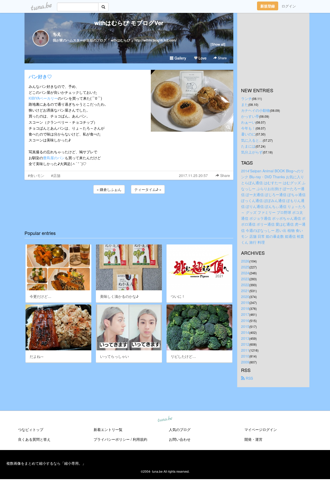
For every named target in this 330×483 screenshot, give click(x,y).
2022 (245, 284)
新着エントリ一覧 (108, 429)
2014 (245, 332)
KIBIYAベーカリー (43, 98)
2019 (245, 302)
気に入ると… (252, 140)
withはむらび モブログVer (128, 23)
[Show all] (218, 44)
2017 (245, 314)
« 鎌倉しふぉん (109, 189)
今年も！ (248, 128)
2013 (245, 338)
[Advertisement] (128, 208)
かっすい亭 (250, 116)
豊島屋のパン (54, 157)
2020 (245, 296)
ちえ (57, 34)
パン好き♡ (40, 76)
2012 (245, 344)
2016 (245, 320)
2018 (245, 308)
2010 (245, 356)
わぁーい (248, 122)
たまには (248, 146)
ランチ (246, 98)
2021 (245, 290)
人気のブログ (180, 429)
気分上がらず (252, 152)
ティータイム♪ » (147, 189)
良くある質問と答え (34, 439)
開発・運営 (253, 439)
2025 (245, 266)
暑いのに (248, 134)
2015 (245, 326)
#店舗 (55, 175)
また (244, 104)
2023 (245, 278)
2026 (245, 261)
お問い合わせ (180, 439)
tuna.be (165, 419)
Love (202, 58)
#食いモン (36, 175)
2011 (245, 350)
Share (222, 57)
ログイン (289, 6)
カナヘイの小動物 (255, 110)
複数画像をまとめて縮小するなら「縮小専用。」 (46, 463)
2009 (245, 362)
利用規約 (140, 439)
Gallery (180, 58)
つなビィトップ (30, 429)
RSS (249, 378)
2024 (245, 272)
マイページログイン (260, 429)
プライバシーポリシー (112, 439)
